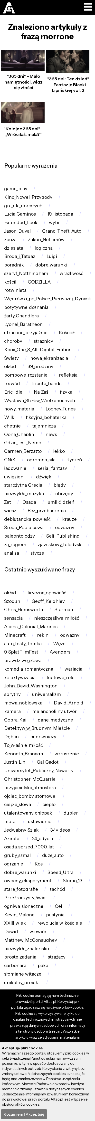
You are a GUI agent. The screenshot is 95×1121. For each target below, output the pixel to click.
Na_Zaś (41, 392)
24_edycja (42, 838)
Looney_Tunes (61, 409)
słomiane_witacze (22, 974)
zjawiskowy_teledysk (60, 544)
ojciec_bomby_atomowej (30, 796)
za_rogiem (15, 544)
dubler (71, 813)
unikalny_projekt (22, 982)
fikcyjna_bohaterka (46, 417)
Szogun (12, 601)
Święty (11, 358)
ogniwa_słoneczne (23, 906)
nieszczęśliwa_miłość (56, 618)
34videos (60, 830)
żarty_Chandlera (21, 316)
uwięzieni (14, 477)
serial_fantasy (52, 468)
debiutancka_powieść (27, 519)
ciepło (49, 804)
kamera (12, 711)
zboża (10, 239)
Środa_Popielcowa (24, 527)
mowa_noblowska (23, 703)
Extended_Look (21, 222)
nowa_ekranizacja (49, 358)
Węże (59, 643)
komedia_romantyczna (28, 669)
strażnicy (43, 341)
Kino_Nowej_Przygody (28, 197)
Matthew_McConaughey (30, 940)
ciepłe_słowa (17, 804)
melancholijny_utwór (54, 711)
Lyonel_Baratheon (23, 324)
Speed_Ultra (61, 872)
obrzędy (64, 493)
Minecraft (15, 635)
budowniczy (43, 737)
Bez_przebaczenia (47, 510)
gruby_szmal (17, 855)
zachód (57, 889)
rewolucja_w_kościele (59, 923)
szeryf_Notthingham (26, 273)
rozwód (12, 383)
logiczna (44, 248)
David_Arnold (68, 703)
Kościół (67, 332)
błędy (60, 485)
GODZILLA (39, 282)
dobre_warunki (51, 265)
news (51, 434)
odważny (64, 527)
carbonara (15, 965)
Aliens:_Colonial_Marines (30, 626)
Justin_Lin (14, 762)
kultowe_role (61, 677)
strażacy (57, 957)
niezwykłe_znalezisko (26, 948)
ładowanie (15, 468)
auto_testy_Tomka (23, 643)
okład (10, 366)
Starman (64, 609)
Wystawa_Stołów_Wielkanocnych (39, 400)
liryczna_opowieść (47, 593)
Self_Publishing (63, 536)
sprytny (12, 694)
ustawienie (39, 821)
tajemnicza (44, 426)
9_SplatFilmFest (21, 652)
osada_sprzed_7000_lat (29, 847)
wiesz (10, 510)
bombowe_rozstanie (26, 375)
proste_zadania (20, 957)
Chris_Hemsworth (23, 609)
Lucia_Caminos (20, 214)
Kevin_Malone (19, 915)
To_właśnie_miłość (23, 745)
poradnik (14, 265)
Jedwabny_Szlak (21, 830)
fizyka (66, 392)
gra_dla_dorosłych (23, 206)
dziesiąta (13, 248)
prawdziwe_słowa (22, 660)
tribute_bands (46, 383)
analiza (11, 553)
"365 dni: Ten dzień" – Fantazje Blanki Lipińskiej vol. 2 (68, 84)
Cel (58, 906)
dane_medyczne (55, 720)
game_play (15, 188)
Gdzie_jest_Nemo (22, 443)
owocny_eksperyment (27, 881)
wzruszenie (67, 754)
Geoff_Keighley (48, 601)
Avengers (60, 652)
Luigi (52, 256)
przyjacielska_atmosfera (30, 787)
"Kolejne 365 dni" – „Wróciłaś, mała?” (23, 131)
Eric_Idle (13, 392)
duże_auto (53, 855)
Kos (39, 864)
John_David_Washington (30, 686)
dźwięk (43, 477)
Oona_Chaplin (19, 434)
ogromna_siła (41, 460)
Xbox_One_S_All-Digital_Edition (38, 349)
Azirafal (12, 838)
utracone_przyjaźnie (26, 332)
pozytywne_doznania (26, 307)
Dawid (11, 931)
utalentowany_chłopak (28, 813)
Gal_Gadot (47, 762)
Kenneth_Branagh (23, 754)
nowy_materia (19, 409)
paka (43, 965)
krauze (69, 519)
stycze (37, 553)
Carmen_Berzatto (23, 451)
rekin (42, 635)
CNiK (10, 460)
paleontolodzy (19, 536)
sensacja (13, 618)
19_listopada (60, 214)
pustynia (55, 915)
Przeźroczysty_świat (25, 898)
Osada (29, 502)
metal (10, 821)
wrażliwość (71, 273)
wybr (54, 222)
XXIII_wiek (15, 923)
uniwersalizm (46, 694)
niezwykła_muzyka (24, 493)
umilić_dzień (61, 502)
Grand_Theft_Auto (61, 231)
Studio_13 (72, 881)
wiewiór (38, 931)
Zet (7, 502)
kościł (10, 282)
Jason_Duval (17, 231)
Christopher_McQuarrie (30, 779)
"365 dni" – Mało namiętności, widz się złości (23, 82)
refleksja (68, 375)
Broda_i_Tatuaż (19, 256)
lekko (59, 451)
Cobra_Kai (15, 720)
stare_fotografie (21, 889)
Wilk (9, 417)
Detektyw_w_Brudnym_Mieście (37, 728)
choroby (13, 341)
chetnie (12, 426)
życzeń (74, 460)
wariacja (73, 669)
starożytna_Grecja (23, 485)
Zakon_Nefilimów (46, 239)
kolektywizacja (20, 677)
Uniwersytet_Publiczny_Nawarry (39, 770)
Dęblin (11, 737)
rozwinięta (15, 290)
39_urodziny (40, 366)
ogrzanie (13, 864)
